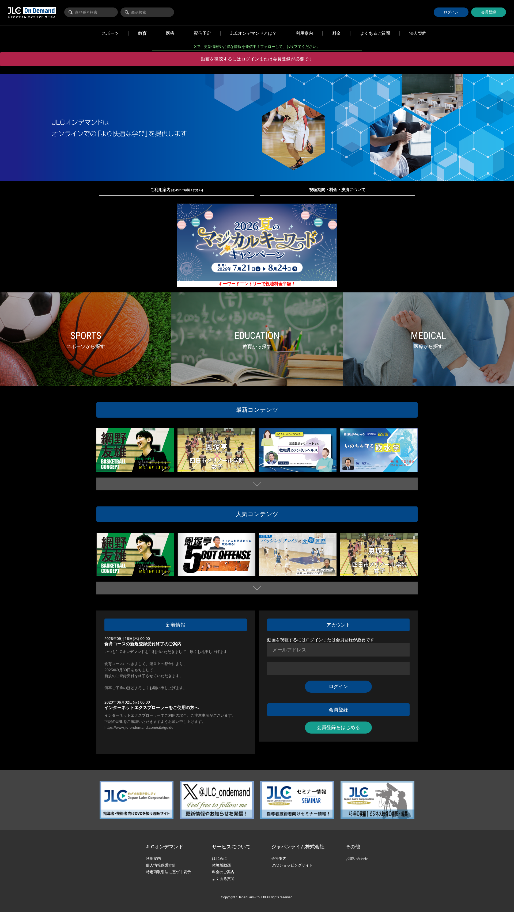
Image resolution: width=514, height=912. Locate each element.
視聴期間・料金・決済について (337, 189)
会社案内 (278, 858)
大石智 (326, 466)
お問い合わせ (357, 858)
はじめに (219, 858)
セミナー (285, 466)
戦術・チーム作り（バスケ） (151, 469)
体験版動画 (221, 865)
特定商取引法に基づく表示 (168, 872)
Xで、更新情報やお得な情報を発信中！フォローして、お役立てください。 (257, 46)
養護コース (270, 466)
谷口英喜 (350, 469)
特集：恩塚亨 (240, 469)
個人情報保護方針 (161, 865)
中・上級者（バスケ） (116, 469)
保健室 (295, 466)
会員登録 (488, 12)
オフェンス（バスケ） (222, 569)
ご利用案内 (176, 189)
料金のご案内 (223, 872)
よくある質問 (223, 878)
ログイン (451, 12)
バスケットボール (113, 465)
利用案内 (153, 858)
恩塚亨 (226, 469)
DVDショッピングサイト (292, 865)
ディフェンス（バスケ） (142, 465)
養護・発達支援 (311, 466)
